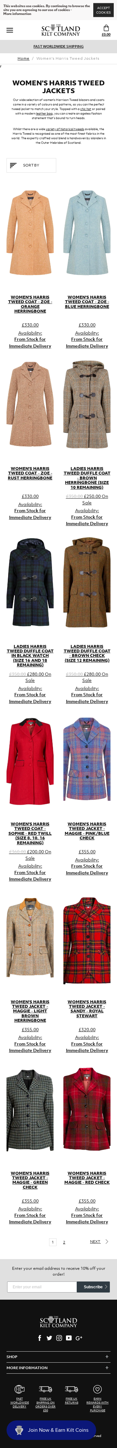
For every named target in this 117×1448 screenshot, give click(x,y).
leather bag (44, 113)
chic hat (85, 108)
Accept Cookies (103, 10)
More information (17, 14)
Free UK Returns (59, 46)
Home (24, 58)
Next (95, 1241)
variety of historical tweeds (65, 129)
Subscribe (93, 1287)
